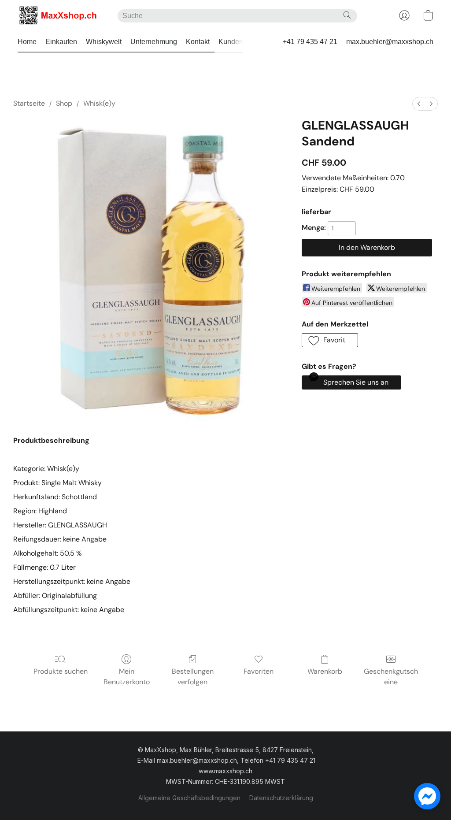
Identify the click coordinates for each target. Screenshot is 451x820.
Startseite (29, 103)
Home (27, 41)
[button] (59, 15)
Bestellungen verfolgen (193, 676)
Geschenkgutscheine (391, 676)
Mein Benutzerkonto (127, 676)
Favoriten (259, 671)
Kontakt (198, 41)
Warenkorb (324, 671)
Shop (64, 103)
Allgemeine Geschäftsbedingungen (189, 797)
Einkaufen (61, 41)
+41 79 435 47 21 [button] (310, 41)
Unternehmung (153, 41)
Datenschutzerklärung (281, 797)
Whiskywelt (104, 41)
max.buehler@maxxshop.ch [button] (389, 41)
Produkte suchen (60, 671)
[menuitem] (419, 103)
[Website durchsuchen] (347, 15)
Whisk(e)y (99, 103)
